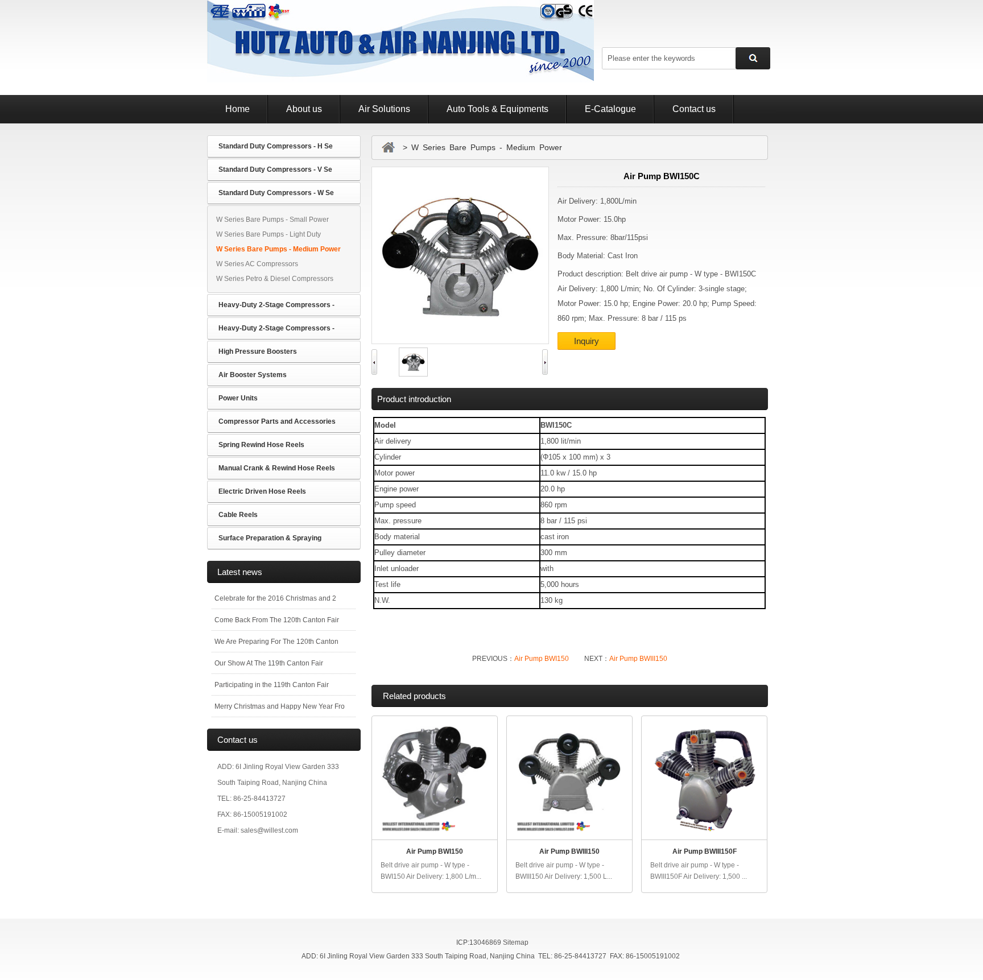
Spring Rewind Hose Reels (261, 445)
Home (237, 109)
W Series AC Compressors (257, 264)
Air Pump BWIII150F (704, 851)
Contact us (694, 109)
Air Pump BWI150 (541, 659)
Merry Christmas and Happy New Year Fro (279, 706)
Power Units (238, 398)
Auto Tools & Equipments (497, 109)
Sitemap (515, 942)
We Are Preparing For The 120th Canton (276, 642)
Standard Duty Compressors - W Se (276, 193)
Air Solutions (384, 109)
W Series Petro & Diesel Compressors (274, 279)
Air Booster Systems (252, 375)
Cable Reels (238, 515)
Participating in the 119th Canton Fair (271, 685)
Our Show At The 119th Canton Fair (268, 663)
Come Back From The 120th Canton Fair (276, 620)
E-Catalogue (610, 109)
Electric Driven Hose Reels (262, 491)
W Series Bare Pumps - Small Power (272, 220)
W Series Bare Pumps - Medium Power (278, 249)
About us (304, 109)
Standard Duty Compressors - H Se (275, 146)
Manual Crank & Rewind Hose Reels (276, 468)
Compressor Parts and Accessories (277, 421)
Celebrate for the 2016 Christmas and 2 (275, 598)
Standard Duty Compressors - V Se (275, 169)
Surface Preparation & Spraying (269, 538)
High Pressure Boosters (257, 351)
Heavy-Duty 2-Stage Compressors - (276, 305)
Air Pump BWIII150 (638, 659)
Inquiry (586, 341)
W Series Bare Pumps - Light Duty (268, 234)
